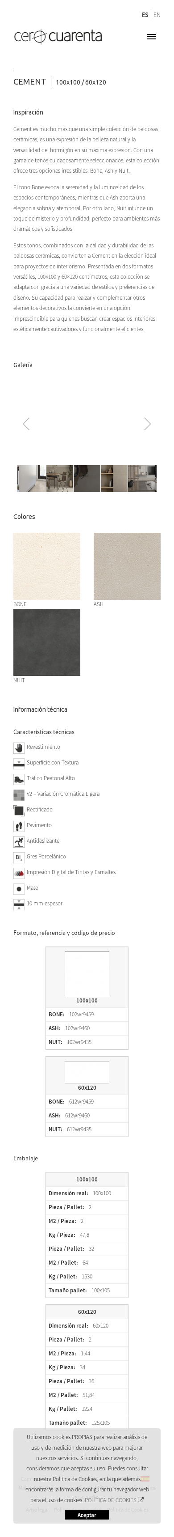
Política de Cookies (111, 1500)
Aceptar (87, 1515)
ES (145, 15)
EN (157, 15)
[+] (46, 537)
